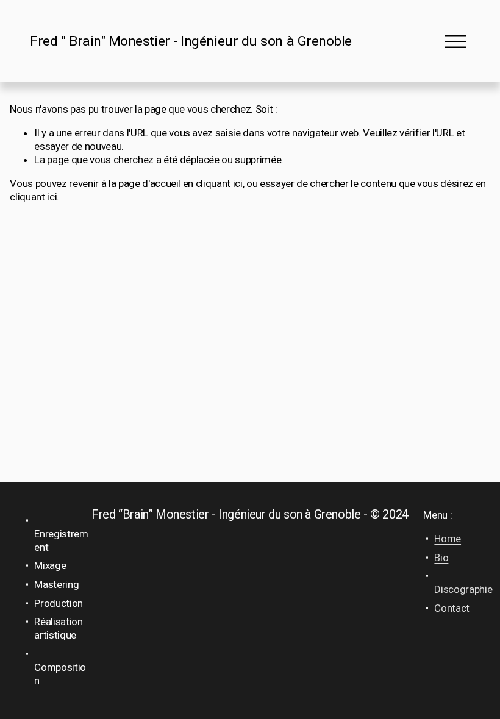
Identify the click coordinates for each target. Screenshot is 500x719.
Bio (441, 557)
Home (447, 539)
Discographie (463, 589)
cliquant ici (219, 183)
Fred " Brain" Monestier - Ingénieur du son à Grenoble (191, 41)
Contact (452, 608)
